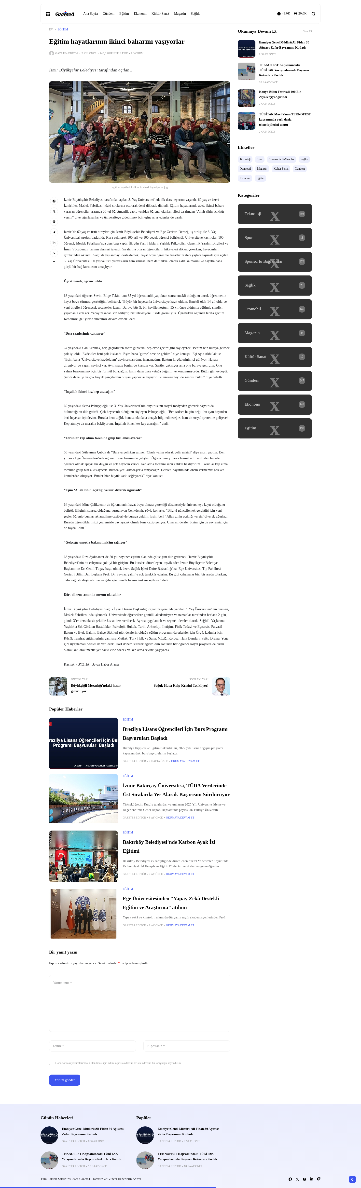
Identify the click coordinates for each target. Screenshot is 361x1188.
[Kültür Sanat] (275, 357)
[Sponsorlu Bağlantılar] (275, 262)
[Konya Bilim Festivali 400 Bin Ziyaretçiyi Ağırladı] (246, 98)
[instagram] (304, 1179)
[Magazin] (275, 333)
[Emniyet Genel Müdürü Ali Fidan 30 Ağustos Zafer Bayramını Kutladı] (246, 49)
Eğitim (63, 29)
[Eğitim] (275, 428)
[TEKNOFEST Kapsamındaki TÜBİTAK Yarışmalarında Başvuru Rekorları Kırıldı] (246, 71)
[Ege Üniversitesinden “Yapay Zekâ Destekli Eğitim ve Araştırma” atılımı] (83, 913)
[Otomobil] (275, 309)
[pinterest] (54, 222)
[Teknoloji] (275, 214)
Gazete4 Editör (66, 53)
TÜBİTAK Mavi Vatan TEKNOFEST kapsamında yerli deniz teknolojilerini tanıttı (285, 120)
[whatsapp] (54, 253)
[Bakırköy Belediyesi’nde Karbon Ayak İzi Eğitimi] (83, 856)
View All (307, 31)
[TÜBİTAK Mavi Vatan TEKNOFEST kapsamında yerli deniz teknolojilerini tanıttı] (246, 121)
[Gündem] (275, 381)
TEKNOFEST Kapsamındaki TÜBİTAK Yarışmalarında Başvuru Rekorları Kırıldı (284, 70)
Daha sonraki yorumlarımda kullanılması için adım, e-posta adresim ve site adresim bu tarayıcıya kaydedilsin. (118, 1063)
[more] (54, 261)
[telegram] (54, 232)
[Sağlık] (275, 285)
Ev (51, 29)
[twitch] (318, 1179)
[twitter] (54, 211)
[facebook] (54, 201)
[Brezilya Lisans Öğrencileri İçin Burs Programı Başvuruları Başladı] (83, 743)
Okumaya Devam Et (185, 761)
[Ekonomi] (275, 405)
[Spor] (275, 238)
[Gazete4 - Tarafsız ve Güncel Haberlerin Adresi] (65, 14)
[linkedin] (54, 242)
